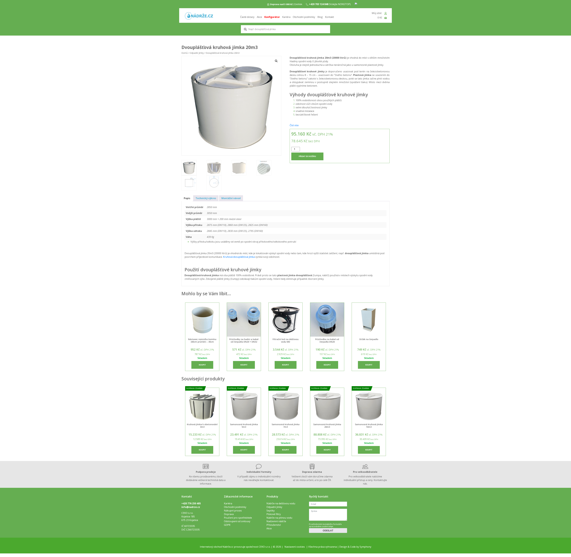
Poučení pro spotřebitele (238, 517)
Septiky (270, 510)
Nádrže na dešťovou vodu (280, 503)
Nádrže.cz (227, 546)
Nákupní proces (233, 510)
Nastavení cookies (294, 546)
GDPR (227, 524)
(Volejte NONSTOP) (330, 4)
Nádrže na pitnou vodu (279, 517)
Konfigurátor (272, 17)
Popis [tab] (187, 198)
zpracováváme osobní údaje (321, 526)
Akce (259, 17)
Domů (184, 52)
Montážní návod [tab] (231, 198)
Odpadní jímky (197, 52)
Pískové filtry (273, 514)
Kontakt (329, 17)
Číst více (294, 125)
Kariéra (286, 17)
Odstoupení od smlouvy (237, 521)
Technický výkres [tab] (206, 198)
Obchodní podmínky (304, 17)
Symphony (365, 546)
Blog (320, 17)
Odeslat (328, 530)
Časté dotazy (247, 17)
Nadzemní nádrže (276, 521)
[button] (276, 61)
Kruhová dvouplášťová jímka (239, 256)
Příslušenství (273, 524)
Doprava (229, 514)
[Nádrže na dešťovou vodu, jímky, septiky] (199, 16)
